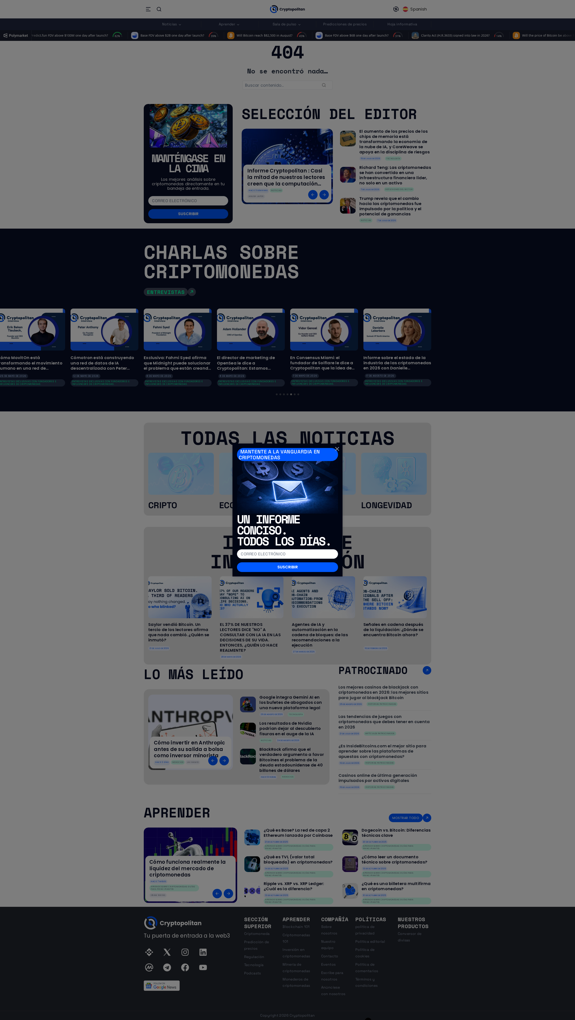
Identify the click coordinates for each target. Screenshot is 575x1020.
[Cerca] (337, 449)
